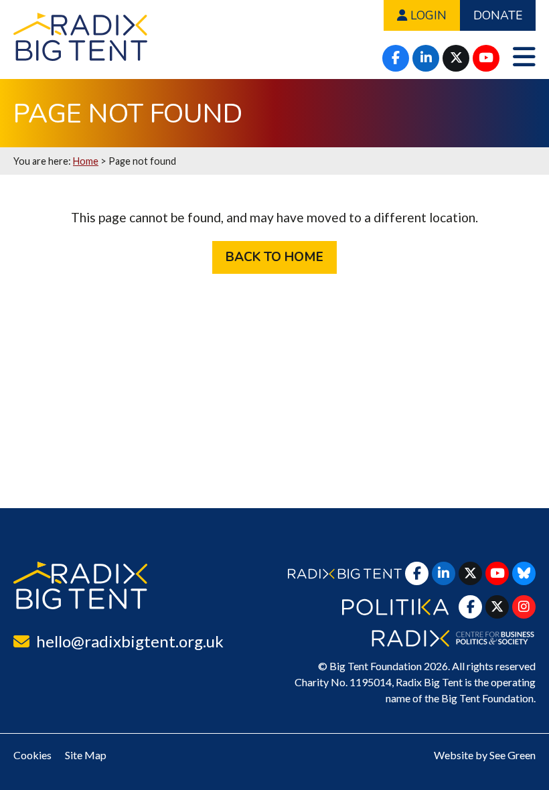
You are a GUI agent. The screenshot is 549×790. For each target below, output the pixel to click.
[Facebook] (395, 58)
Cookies (32, 754)
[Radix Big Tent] (80, 585)
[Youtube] (486, 58)
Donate (497, 15)
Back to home (274, 257)
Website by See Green (485, 754)
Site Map (85, 754)
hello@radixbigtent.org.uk (130, 641)
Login (427, 15)
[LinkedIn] (425, 58)
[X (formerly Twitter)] (456, 58)
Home (85, 161)
